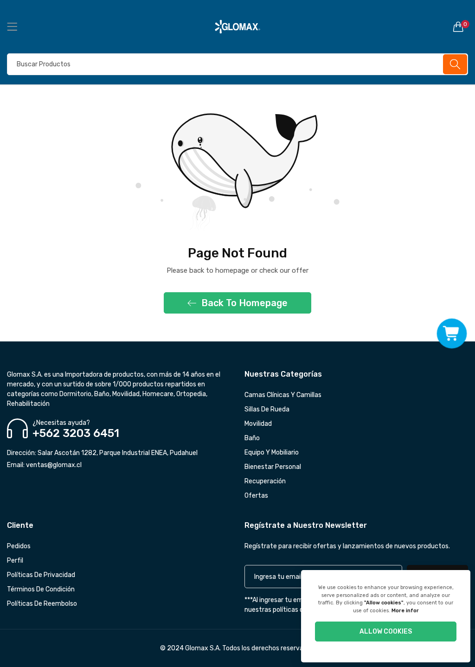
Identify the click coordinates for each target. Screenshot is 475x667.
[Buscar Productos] (455, 64)
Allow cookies (385, 631)
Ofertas (256, 496)
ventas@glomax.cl (44, 465)
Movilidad (258, 424)
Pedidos (19, 546)
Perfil (15, 560)
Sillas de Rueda (266, 409)
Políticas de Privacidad (41, 575)
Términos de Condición (41, 589)
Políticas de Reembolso (42, 604)
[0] (458, 26)
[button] (452, 334)
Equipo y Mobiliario (271, 452)
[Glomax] (237, 26)
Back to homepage (244, 302)
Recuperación (265, 481)
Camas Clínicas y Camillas (282, 395)
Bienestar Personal (272, 467)
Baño (252, 438)
